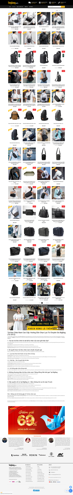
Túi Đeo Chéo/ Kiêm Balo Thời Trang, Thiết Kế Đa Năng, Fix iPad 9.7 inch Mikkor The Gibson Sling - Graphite (58, 163)
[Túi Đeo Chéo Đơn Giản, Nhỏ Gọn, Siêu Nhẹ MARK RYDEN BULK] (58, 96)
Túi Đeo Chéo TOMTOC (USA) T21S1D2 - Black (29, 297)
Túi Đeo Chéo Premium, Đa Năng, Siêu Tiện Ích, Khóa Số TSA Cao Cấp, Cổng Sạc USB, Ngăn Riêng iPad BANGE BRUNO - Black (14, 66)
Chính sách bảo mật (28, 478)
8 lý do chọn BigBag (28, 469)
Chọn (59, 10)
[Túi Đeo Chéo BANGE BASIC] (43, 57)
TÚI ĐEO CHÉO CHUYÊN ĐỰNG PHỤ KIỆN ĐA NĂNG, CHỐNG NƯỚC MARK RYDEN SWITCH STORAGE (58, 27)
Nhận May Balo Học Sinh (40, 481)
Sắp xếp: (56, 10)
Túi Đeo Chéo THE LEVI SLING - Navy (15, 142)
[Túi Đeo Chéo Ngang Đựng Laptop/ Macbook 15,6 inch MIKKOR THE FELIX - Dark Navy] (43, 251)
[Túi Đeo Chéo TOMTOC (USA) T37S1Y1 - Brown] (14, 115)
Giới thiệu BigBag (28, 466)
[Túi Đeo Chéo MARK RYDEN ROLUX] (14, 212)
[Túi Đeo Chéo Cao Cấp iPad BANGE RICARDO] (58, 57)
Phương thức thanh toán (29, 481)
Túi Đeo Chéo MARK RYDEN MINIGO (15, 46)
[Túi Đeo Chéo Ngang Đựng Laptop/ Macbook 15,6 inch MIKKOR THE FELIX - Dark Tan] (29, 251)
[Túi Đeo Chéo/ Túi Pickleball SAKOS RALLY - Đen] (14, 270)
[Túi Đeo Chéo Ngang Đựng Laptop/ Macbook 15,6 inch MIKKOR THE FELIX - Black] (14, 251)
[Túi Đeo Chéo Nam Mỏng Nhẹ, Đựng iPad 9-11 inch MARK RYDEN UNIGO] (29, 154)
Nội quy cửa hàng (28, 472)
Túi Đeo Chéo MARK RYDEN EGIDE (43, 46)
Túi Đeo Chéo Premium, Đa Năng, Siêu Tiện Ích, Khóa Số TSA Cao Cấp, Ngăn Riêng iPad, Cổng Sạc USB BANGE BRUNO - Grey (29, 66)
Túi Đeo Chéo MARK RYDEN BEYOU (44, 26)
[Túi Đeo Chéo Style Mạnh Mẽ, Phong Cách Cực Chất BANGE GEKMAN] (43, 270)
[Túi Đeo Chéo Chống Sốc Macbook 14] (14, 76)
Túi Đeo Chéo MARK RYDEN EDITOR (58, 181)
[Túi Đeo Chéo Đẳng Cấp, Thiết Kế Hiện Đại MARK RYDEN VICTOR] (43, 173)
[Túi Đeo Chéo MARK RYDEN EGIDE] (43, 38)
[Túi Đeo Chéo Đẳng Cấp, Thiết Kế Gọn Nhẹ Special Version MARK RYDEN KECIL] (58, 135)
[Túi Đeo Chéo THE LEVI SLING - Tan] (58, 115)
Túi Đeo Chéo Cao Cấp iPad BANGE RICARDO (58, 65)
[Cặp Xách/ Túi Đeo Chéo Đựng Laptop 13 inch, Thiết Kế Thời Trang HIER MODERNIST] (58, 212)
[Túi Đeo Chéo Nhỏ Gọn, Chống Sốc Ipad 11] (43, 289)
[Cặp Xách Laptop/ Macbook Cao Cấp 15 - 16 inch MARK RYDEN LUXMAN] (14, 231)
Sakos (38, 466)
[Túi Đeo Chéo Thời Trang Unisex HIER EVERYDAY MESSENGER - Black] (29, 212)
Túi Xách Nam (39, 469)
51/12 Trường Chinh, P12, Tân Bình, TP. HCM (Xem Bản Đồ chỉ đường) (56, 467)
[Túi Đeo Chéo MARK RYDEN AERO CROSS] (58, 38)
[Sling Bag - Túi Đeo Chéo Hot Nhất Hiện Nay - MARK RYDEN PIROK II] (58, 193)
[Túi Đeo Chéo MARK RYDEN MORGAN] (14, 289)
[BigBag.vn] (13, 3)
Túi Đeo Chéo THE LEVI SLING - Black (44, 123)
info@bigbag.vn (53, 472)
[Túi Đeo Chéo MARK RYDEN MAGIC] (58, 270)
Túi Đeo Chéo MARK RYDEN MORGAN (15, 297)
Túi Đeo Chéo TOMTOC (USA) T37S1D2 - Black (29, 123)
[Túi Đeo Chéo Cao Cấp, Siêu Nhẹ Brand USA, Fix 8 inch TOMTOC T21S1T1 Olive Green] (29, 173)
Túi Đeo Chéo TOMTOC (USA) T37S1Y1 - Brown (14, 123)
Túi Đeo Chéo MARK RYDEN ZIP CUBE (29, 46)
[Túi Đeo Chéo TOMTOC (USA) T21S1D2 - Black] (29, 289)
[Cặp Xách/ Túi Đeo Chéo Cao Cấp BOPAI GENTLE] (43, 212)
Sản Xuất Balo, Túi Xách (40, 478)
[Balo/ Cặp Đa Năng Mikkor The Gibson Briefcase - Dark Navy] (58, 231)
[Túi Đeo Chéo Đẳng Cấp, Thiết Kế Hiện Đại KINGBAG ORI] (29, 193)
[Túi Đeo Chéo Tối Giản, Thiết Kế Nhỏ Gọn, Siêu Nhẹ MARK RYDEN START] (14, 18)
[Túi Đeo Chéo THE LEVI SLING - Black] (43, 115)
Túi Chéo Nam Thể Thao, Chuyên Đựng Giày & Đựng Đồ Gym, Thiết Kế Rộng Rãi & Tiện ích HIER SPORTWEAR (14, 201)
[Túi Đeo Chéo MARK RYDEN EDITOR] (58, 173)
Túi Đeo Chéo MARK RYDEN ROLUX (15, 220)
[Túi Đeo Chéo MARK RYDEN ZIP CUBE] (29, 38)
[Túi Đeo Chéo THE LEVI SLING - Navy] (14, 135)
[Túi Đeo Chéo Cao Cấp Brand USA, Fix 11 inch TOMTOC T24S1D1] (58, 289)
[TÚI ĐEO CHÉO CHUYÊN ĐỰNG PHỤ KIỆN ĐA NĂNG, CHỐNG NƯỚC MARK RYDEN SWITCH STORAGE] (58, 18)
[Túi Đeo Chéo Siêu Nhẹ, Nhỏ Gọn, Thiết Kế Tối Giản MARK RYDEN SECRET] (14, 154)
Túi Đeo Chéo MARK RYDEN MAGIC (58, 278)
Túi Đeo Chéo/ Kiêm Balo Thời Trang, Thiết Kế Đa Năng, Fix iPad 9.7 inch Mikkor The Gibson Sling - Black (44, 163)
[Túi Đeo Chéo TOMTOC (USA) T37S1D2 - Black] (29, 115)
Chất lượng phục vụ (28, 475)
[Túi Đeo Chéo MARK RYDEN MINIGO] (14, 38)
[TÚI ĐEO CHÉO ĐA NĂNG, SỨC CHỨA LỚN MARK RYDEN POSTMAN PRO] (29, 135)
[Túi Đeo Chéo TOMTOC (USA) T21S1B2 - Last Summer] (14, 173)
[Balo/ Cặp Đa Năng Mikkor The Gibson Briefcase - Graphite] (43, 231)
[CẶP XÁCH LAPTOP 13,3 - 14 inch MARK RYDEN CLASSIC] (43, 135)
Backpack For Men (39, 472)
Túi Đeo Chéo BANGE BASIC (44, 65)
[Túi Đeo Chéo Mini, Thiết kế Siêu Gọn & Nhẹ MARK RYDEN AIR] (29, 270)
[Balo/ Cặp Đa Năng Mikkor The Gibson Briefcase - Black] (29, 231)
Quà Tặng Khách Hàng (40, 475)
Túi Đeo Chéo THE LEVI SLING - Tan (58, 123)
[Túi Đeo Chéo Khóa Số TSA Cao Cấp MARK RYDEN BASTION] (43, 193)
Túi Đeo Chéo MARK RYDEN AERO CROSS (58, 46)
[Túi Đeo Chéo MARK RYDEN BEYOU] (43, 18)
